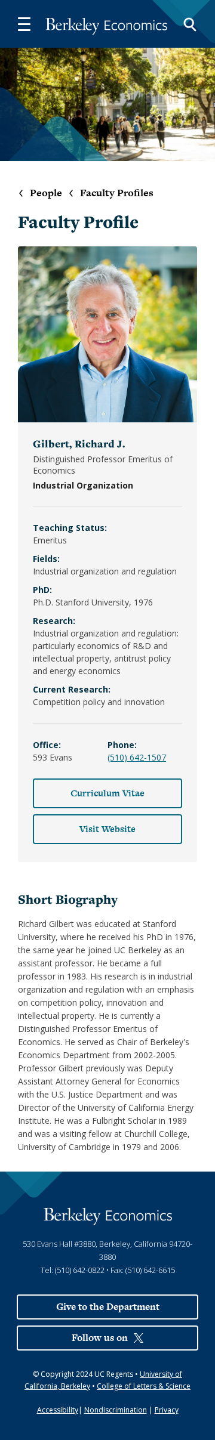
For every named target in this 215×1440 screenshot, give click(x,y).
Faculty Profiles (116, 193)
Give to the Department (107, 1307)
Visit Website (107, 829)
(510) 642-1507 (137, 757)
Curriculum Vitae (107, 793)
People (46, 193)
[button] (24, 24)
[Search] (190, 23)
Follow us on (100, 1338)
